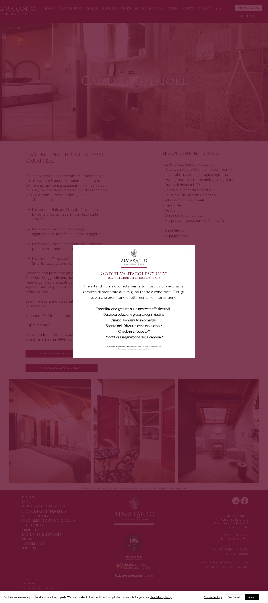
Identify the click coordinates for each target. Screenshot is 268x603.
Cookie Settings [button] (213, 597)
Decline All (234, 597)
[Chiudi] (263, 597)
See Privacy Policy (161, 597)
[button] (190, 249)
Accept (252, 597)
